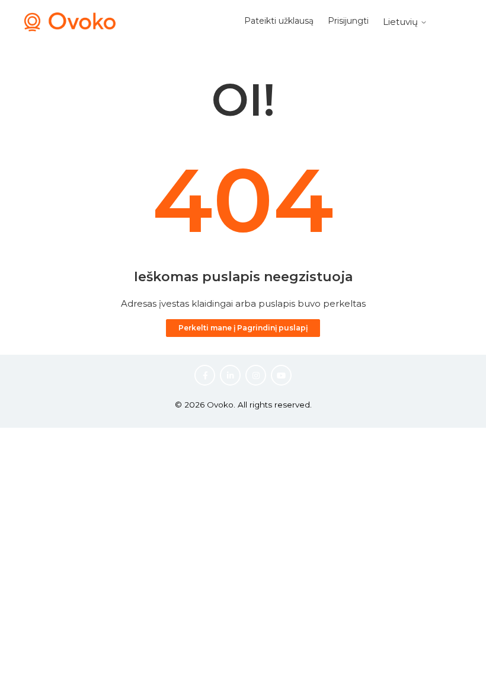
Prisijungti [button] (348, 20)
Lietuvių (401, 22)
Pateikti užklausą (279, 20)
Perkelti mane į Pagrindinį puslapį (243, 327)
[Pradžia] (70, 28)
